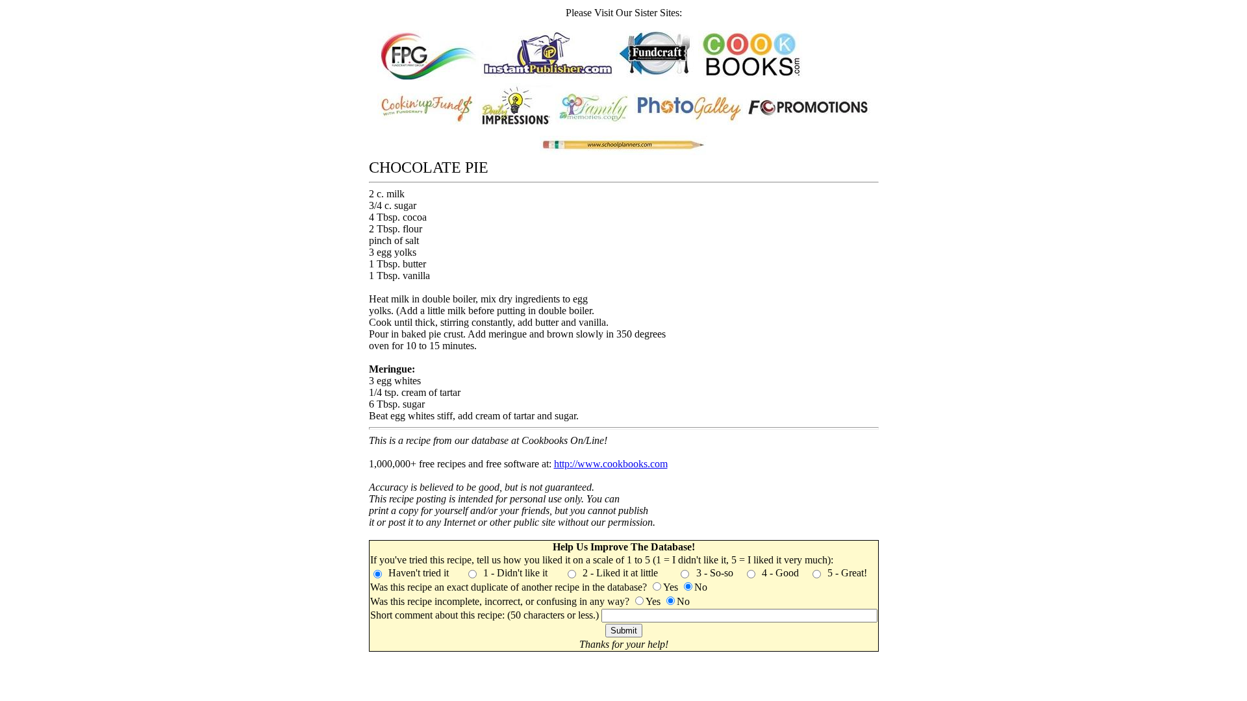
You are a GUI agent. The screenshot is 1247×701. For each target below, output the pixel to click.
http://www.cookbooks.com (611, 463)
